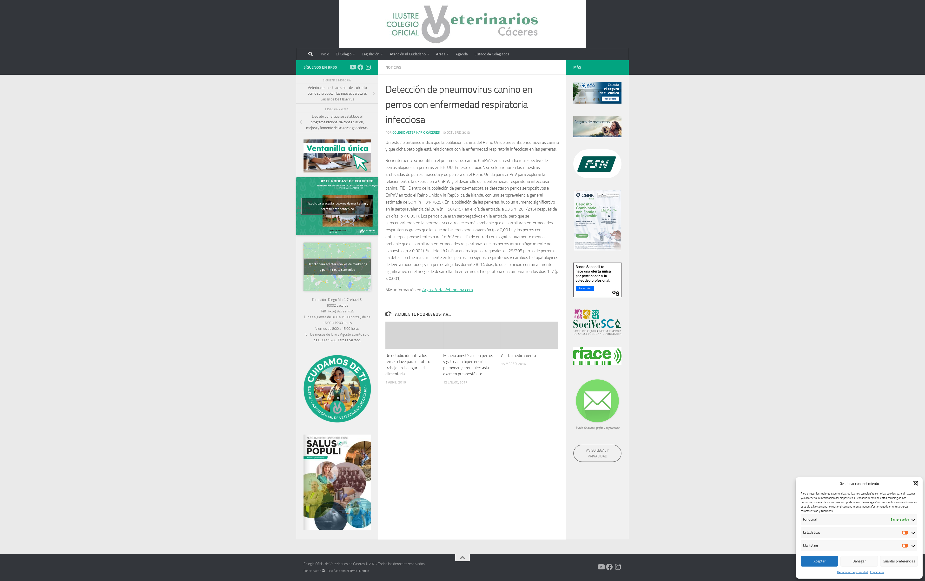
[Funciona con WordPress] (323, 570)
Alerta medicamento (518, 355)
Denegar (859, 561)
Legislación (370, 54)
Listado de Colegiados (492, 54)
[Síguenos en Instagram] (368, 67)
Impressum (877, 572)
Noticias (393, 67)
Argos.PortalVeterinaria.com (447, 289)
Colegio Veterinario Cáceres (416, 133)
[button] (915, 483)
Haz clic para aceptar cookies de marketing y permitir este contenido (337, 206)
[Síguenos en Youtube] (353, 67)
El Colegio (343, 54)
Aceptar (819, 561)
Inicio (325, 54)
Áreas (440, 54)
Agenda (462, 54)
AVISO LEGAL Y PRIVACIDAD (597, 453)
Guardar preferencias (899, 561)
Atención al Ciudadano (408, 54)
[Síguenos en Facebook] (360, 67)
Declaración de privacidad (852, 572)
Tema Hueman (359, 571)
